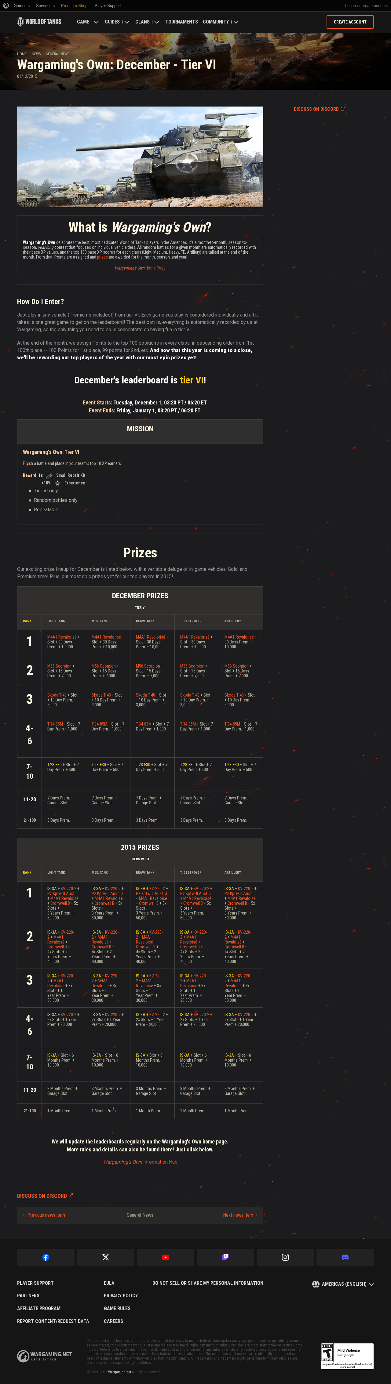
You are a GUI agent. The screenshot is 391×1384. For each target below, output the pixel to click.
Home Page (140, 268)
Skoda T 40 (57, 695)
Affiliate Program (38, 1308)
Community (216, 22)
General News (57, 54)
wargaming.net (44, 1356)
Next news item (238, 1215)
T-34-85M (55, 724)
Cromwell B (60, 903)
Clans (142, 22)
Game (83, 22)
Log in (350, 5)
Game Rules (117, 1308)
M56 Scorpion (59, 666)
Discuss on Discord (316, 109)
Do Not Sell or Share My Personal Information (207, 1283)
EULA (109, 1283)
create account (375, 5)
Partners (28, 1296)
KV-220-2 (68, 888)
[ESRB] (347, 1356)
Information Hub (140, 1162)
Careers (113, 1321)
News (36, 54)
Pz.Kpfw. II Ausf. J (63, 893)
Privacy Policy (121, 1296)
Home (22, 54)
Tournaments (181, 22)
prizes (102, 257)
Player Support (35, 1283)
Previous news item (46, 1215)
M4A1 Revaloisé (64, 898)
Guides (112, 22)
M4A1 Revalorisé (62, 637)
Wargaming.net (119, 1372)
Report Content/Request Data (53, 1321)
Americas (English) (344, 1284)
